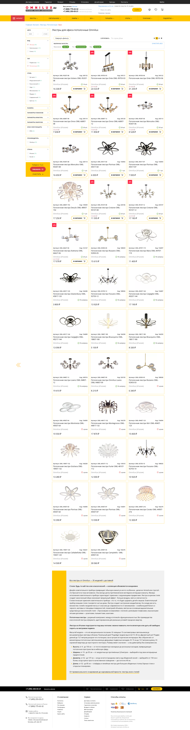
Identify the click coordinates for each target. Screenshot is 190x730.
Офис (64, 47)
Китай (32, 157)
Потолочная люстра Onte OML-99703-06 (146, 78)
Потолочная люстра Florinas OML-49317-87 (143, 165)
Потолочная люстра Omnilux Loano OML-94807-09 (106, 381)
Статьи (86, 718)
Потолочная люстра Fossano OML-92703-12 (106, 295)
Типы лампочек (89, 720)
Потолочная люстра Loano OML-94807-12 (69, 381)
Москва (74, 6)
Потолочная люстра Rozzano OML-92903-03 (143, 381)
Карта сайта (61, 714)
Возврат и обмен (89, 707)
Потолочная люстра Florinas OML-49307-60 (67, 510)
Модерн (33, 94)
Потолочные (52, 25)
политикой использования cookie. (122, 721)
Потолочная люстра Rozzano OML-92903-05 (106, 252)
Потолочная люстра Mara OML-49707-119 (145, 252)
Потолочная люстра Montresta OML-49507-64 (68, 424)
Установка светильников (91, 703)
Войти (162, 2)
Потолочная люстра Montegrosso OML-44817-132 (108, 424)
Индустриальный (36, 80)
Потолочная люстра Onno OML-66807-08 (69, 122)
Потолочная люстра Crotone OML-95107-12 (143, 208)
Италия (33, 153)
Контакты (124, 2)
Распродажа (61, 707)
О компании (62, 697)
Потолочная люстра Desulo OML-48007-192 (70, 208)
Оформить (156, 689)
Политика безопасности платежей (121, 712)
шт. (143, 689)
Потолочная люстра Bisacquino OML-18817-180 (145, 338)
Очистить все (157, 43)
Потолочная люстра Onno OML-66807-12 (107, 122)
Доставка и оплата (32, 2)
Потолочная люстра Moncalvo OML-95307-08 (68, 165)
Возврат (60, 2)
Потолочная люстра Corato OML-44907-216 (146, 510)
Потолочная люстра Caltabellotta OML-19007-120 (69, 553)
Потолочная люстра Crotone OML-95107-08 (105, 208)
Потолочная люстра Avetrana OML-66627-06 (68, 252)
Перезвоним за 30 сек (105, 6)
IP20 (32, 131)
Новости (86, 716)
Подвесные (34, 62)
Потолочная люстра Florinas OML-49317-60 (105, 165)
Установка (85, 2)
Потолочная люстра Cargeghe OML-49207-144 (144, 295)
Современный (35, 97)
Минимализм (35, 90)
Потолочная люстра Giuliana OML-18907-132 (68, 467)
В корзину (77, 89)
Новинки (60, 709)
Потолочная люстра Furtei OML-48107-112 (107, 467)
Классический (35, 84)
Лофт (32, 87)
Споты (33, 51)
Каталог (19, 18)
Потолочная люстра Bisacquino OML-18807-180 (107, 338)
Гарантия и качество (90, 705)
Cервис (87, 697)
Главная (29, 25)
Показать (36, 169)
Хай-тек (33, 101)
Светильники (35, 48)
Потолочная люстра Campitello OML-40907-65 (107, 553)
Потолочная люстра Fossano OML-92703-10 (143, 467)
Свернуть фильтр (62, 38)
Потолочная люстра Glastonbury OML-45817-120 (69, 295)
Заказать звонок (49, 689)
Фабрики (60, 703)
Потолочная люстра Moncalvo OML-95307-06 (144, 122)
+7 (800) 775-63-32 (77, 9)
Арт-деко (33, 77)
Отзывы (72, 2)
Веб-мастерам (88, 709)
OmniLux (33, 142)
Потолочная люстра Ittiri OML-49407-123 (144, 424)
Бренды (112, 2)
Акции (59, 712)
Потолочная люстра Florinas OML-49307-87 (105, 510)
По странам (61, 705)
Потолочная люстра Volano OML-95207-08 (70, 79)
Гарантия (48, 2)
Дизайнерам (99, 2)
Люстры (43, 25)
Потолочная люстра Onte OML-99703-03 (108, 78)
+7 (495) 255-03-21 (77, 11)
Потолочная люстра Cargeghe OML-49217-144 (68, 338)
